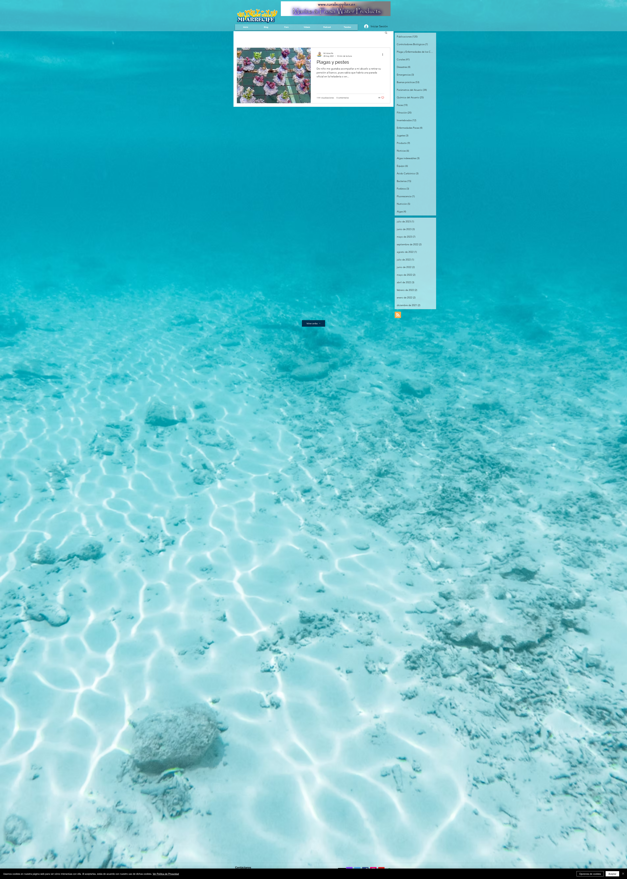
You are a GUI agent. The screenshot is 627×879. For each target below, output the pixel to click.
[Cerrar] (623, 873)
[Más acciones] (384, 54)
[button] (386, 33)
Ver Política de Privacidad (166, 873)
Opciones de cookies (590, 873)
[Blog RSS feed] (398, 315)
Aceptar (612, 873)
